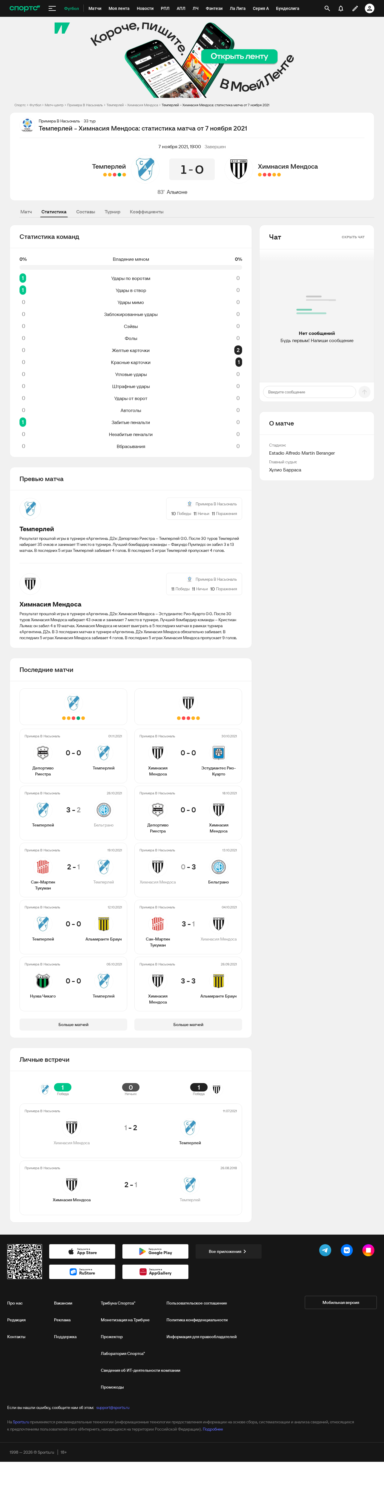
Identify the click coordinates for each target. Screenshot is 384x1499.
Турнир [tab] (112, 212)
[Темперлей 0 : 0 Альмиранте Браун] (110, 174)
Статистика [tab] (54, 212)
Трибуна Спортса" (118, 1303)
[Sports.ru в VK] (348, 1251)
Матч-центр (54, 105)
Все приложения (225, 1251)
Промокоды (112, 1387)
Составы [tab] (85, 212)
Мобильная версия (340, 1302)
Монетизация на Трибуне (125, 1320)
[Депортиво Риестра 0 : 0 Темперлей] (124, 174)
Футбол (35, 105)
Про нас (14, 1303)
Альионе (177, 191)
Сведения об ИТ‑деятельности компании (140, 1370)
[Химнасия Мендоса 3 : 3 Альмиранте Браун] (260, 174)
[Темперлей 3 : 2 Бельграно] (119, 174)
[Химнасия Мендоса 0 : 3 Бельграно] (269, 174)
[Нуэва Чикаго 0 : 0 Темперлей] (105, 174)
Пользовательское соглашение (196, 1303)
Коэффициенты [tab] (147, 212)
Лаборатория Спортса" (123, 1353)
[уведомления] (341, 8)
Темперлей (109, 166)
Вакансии (63, 1303)
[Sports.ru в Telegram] (326, 1251)
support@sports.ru (112, 1407)
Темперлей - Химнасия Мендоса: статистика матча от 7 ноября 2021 (215, 105)
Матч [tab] (26, 212)
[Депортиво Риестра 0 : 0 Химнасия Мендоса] (274, 174)
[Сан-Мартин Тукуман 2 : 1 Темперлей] (114, 174)
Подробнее (213, 1429)
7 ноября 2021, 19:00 (179, 146)
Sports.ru (21, 1422)
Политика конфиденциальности (197, 1320)
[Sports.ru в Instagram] (369, 1251)
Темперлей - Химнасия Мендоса (132, 105)
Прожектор (112, 1336)
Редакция (16, 1320)
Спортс (20, 105)
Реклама (62, 1320)
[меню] (52, 8)
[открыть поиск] (327, 8)
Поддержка (65, 1336)
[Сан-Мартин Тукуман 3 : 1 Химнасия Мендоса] (264, 174)
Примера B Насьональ (85, 105)
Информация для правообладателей (201, 1336)
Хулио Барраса (285, 470)
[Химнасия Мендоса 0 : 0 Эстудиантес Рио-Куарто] (279, 174)
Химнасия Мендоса (288, 166)
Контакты (16, 1336)
